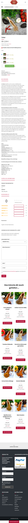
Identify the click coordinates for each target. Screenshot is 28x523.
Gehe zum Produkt (7, 323)
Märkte (16, 501)
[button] (14, 66)
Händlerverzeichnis (18, 497)
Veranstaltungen (18, 499)
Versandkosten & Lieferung (7, 504)
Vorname (4, 466)
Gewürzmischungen (9, 7)
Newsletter (17, 506)
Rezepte (16, 504)
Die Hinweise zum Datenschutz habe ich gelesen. (6, 483)
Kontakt (16, 508)
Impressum (17, 510)
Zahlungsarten (5, 497)
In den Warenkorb (9, 65)
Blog (15, 502)
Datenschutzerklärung (12, 271)
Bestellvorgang (5, 499)
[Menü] (24, 2)
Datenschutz (4, 501)
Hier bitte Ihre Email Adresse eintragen (7, 477)
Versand (10, 43)
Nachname (4, 471)
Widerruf (3, 502)
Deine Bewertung (5, 239)
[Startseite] (14, 2)
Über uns (16, 495)
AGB (3, 495)
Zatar (8, 75)
